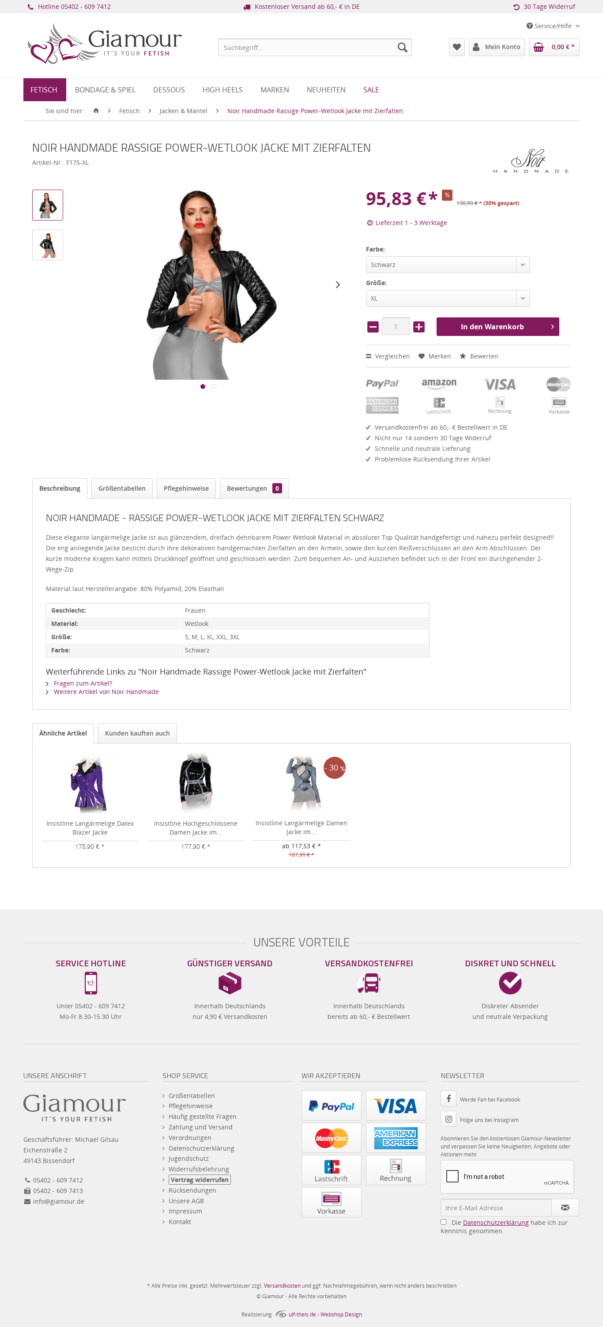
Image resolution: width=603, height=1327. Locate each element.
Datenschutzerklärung (201, 1148)
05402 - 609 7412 (86, 6)
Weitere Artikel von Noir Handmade (105, 691)
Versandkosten (282, 1285)
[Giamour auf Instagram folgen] (450, 1120)
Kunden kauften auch (137, 733)
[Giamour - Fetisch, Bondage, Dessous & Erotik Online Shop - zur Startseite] (105, 56)
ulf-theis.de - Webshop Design (325, 1314)
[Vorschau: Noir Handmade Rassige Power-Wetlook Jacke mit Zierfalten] (47, 205)
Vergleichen (391, 356)
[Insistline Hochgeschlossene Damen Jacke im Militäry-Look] (196, 784)
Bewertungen (253, 488)
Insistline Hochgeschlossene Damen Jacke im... (195, 827)
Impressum (185, 1211)
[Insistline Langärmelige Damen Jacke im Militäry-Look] (301, 783)
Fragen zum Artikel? (82, 683)
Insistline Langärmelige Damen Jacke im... (301, 827)
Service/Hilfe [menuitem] (553, 26)
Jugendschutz (189, 1158)
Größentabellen (122, 488)
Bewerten (483, 356)
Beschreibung (59, 488)
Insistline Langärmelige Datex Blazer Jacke (90, 827)
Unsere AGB (186, 1201)
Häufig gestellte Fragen (203, 1116)
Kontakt (180, 1221)
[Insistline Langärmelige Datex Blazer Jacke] (90, 784)
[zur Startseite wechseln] (96, 111)
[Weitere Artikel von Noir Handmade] (531, 161)
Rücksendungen (192, 1190)
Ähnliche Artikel (63, 733)
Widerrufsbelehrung (199, 1169)
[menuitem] (315, 47)
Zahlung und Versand (201, 1127)
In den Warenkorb (492, 327)
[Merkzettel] (457, 47)
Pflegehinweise (186, 488)
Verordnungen (190, 1137)
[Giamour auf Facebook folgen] (450, 1099)
